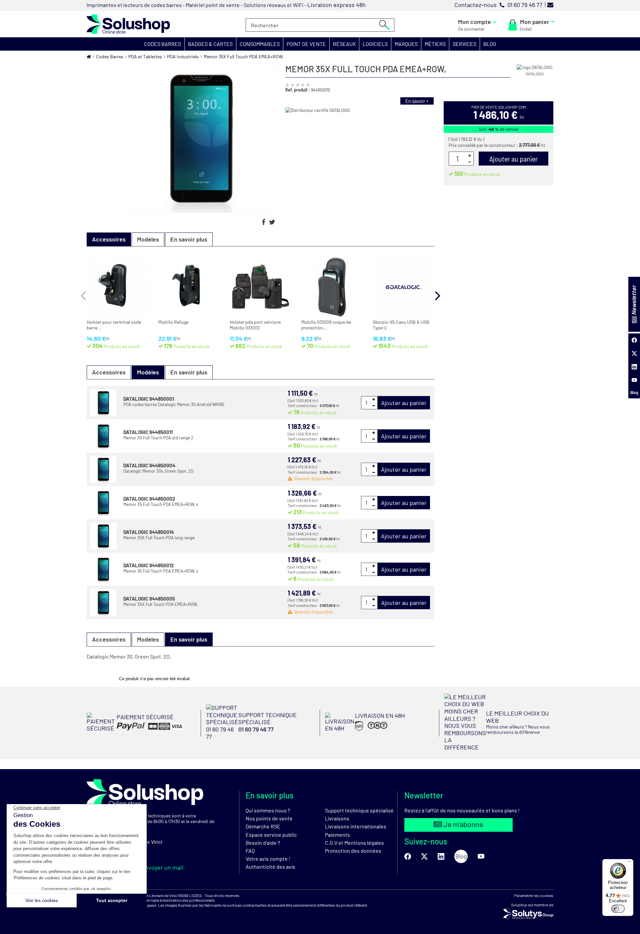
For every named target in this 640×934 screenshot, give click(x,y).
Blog (634, 392)
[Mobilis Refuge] (189, 287)
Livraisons (337, 818)
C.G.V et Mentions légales (354, 842)
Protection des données (353, 850)
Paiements (337, 834)
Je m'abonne (462, 824)
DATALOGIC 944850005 (149, 599)
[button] (163, 44)
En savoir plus (188, 239)
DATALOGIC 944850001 (148, 399)
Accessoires (109, 372)
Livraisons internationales (355, 826)
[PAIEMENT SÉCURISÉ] (134, 729)
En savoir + (417, 101)
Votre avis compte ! (268, 858)
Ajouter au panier (404, 402)
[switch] (618, 909)
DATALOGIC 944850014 (148, 532)
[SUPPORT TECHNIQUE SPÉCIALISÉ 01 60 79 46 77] (260, 737)
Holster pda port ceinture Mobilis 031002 (255, 324)
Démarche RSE (263, 826)
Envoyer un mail (161, 867)
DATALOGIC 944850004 (149, 465)
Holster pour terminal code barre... (114, 324)
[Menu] (629, 863)
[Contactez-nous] (550, 4)
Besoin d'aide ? (263, 842)
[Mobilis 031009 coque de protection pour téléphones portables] (332, 287)
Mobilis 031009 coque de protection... (326, 324)
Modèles (148, 239)
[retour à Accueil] (89, 56)
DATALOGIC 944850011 (148, 432)
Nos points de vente (269, 818)
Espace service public (271, 834)
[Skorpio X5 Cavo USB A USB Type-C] (403, 287)
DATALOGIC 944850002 (149, 499)
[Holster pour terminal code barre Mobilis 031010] (117, 287)
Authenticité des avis (270, 866)
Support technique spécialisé (359, 810)
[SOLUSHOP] (128, 24)
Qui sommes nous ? (268, 810)
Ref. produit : (297, 90)
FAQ (250, 850)
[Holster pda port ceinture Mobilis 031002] (260, 287)
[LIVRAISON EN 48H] (365, 730)
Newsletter (633, 300)
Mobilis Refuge (173, 322)
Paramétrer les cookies (533, 895)
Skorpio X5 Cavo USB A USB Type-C (401, 324)
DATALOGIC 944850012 (148, 565)
